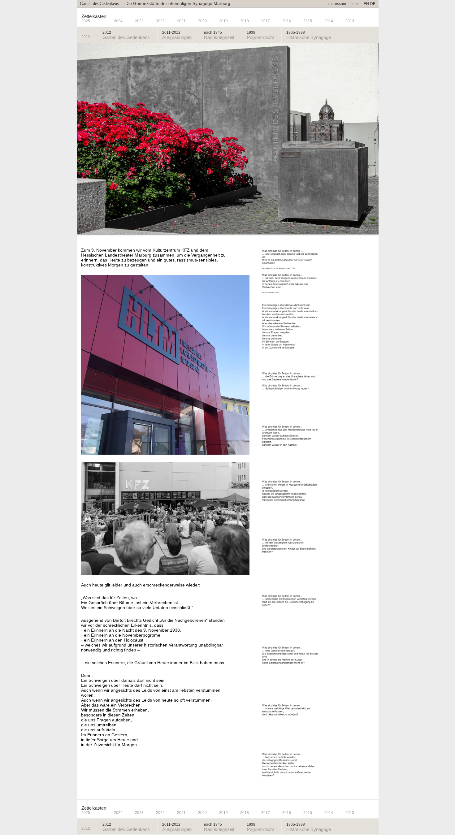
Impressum (336, 4)
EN (366, 4)
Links (354, 4)
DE (372, 4)
